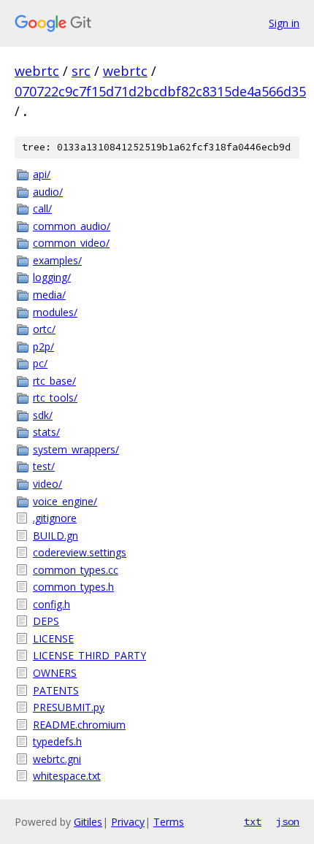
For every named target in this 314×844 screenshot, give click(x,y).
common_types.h (73, 587)
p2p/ (43, 346)
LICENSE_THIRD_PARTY (89, 655)
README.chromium (79, 725)
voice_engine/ (65, 501)
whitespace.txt (67, 776)
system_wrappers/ (76, 449)
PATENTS (56, 690)
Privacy (128, 822)
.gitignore (55, 518)
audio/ (48, 192)
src (81, 71)
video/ (47, 484)
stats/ (46, 432)
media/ (49, 295)
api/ (41, 174)
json (287, 821)
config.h (51, 604)
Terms (168, 822)
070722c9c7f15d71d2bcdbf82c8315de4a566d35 (160, 91)
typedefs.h (57, 741)
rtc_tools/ (55, 397)
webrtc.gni (57, 759)
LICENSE (53, 638)
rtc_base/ (54, 381)
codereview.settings (79, 552)
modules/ (55, 312)
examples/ (57, 260)
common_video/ (71, 243)
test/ (44, 466)
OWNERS (55, 673)
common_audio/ (71, 226)
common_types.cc (75, 570)
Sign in (284, 23)
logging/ (52, 277)
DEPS (46, 621)
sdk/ (43, 415)
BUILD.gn (55, 535)
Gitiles (88, 822)
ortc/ (44, 329)
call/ (42, 208)
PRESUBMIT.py (68, 707)
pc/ (40, 363)
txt (252, 821)
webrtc (37, 71)
